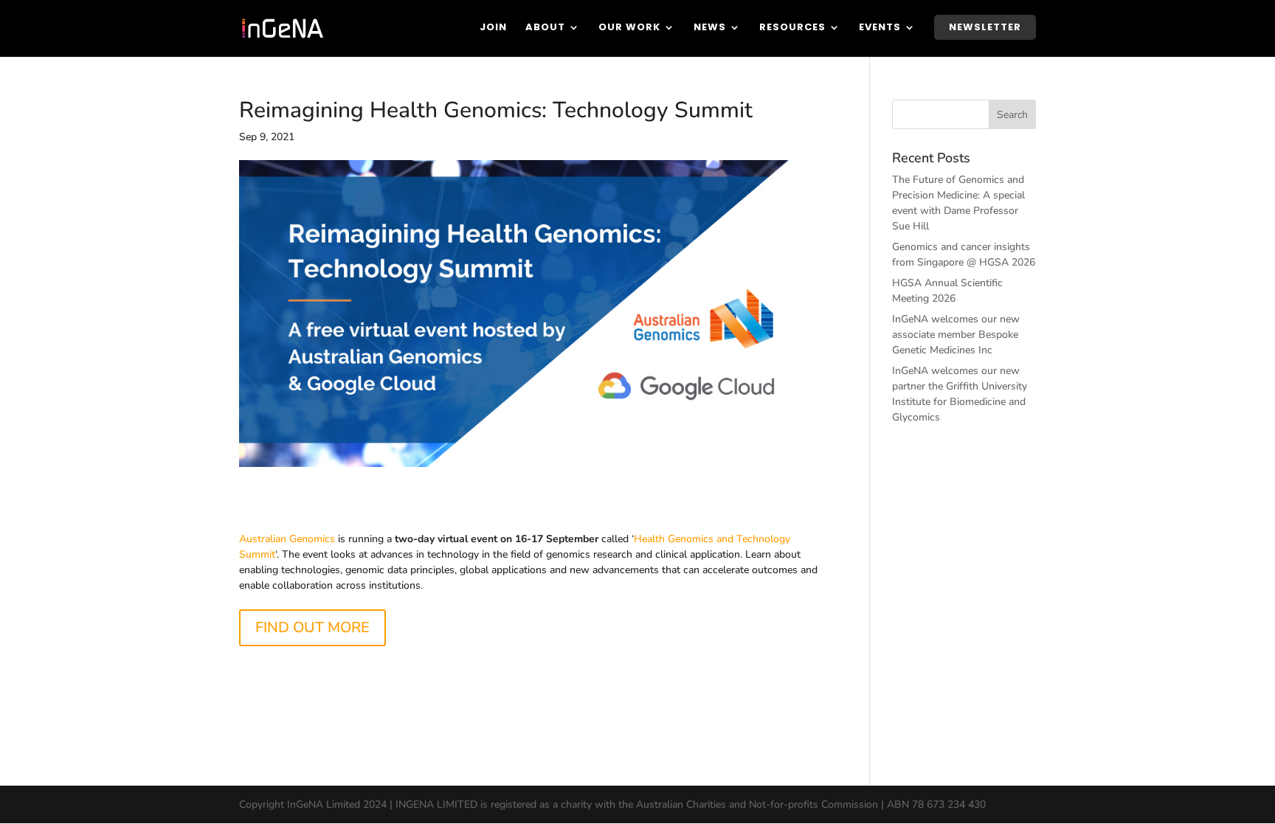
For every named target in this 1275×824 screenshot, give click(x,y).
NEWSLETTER (985, 27)
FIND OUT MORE (312, 627)
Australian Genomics (287, 539)
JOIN (493, 28)
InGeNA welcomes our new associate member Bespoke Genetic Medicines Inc (956, 334)
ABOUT (545, 28)
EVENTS (880, 28)
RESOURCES (792, 28)
